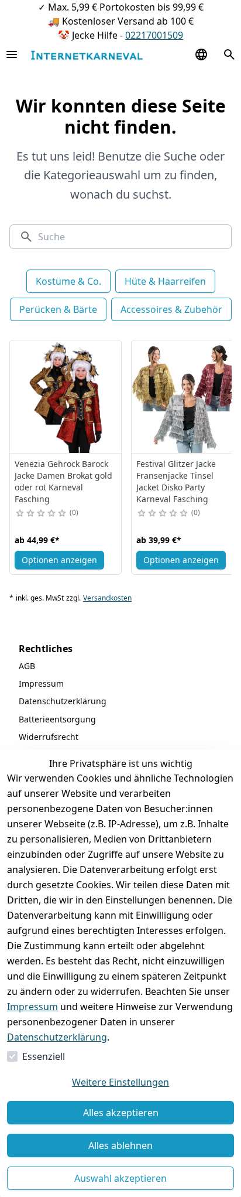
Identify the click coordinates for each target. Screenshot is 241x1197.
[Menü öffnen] (11, 54)
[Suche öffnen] (229, 54)
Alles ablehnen (120, 1145)
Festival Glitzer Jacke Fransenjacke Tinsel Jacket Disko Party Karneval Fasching (176, 481)
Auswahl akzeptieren (120, 1178)
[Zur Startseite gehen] (86, 54)
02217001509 (154, 35)
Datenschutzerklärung (57, 1037)
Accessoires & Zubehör (171, 309)
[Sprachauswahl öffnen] (201, 54)
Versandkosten (107, 598)
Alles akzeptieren (121, 1112)
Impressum (32, 1006)
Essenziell (43, 1056)
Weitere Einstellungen (120, 1082)
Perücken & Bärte (58, 309)
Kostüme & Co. (68, 281)
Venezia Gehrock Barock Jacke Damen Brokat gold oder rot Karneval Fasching (63, 481)
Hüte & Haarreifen (165, 281)
